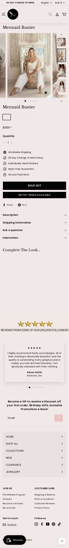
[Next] (61, 100)
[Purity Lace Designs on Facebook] (42, 524)
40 (24, 117)
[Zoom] (46, 93)
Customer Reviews (44, 503)
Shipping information (17, 222)
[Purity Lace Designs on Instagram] (36, 524)
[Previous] (61, 35)
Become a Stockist (13, 503)
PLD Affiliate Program (14, 494)
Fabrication (10, 237)
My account (9, 507)
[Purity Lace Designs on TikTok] (59, 524)
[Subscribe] (58, 418)
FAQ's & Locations (44, 499)
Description (10, 215)
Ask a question (13, 230)
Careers (7, 499)
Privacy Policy (41, 507)
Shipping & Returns (44, 494)
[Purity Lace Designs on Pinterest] (53, 524)
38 (15, 117)
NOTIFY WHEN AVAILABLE (34, 195)
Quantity (9, 136)
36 (6, 117)
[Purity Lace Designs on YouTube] (47, 524)
